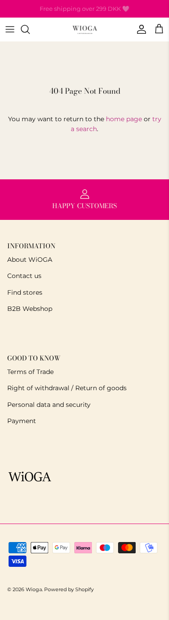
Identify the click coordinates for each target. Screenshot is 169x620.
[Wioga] (84, 29)
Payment (21, 421)
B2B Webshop (29, 309)
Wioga (34, 589)
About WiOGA (29, 259)
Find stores (24, 292)
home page (124, 119)
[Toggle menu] (10, 29)
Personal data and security (49, 405)
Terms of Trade (30, 372)
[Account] (139, 29)
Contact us (24, 276)
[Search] (30, 29)
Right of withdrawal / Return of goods (67, 388)
